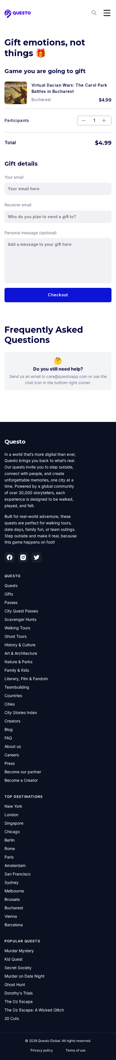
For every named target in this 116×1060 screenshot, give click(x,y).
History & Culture (20, 644)
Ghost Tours (15, 636)
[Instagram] (23, 557)
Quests (11, 585)
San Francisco (17, 873)
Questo (15, 441)
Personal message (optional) (31, 232)
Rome (10, 848)
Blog (9, 729)
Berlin (10, 840)
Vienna (11, 916)
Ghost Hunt (15, 984)
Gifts (9, 594)
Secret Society (18, 967)
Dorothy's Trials (19, 993)
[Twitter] (37, 557)
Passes (11, 602)
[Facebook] (10, 557)
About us (13, 746)
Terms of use (76, 1050)
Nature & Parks (18, 661)
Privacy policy (41, 1050)
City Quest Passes (21, 610)
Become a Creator (21, 780)
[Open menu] (106, 12)
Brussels (12, 899)
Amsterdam (15, 865)
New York (13, 806)
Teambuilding (17, 687)
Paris (9, 857)
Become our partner (23, 771)
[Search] (94, 13)
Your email (14, 177)
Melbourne (14, 890)
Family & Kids (17, 670)
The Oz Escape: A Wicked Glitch (34, 1010)
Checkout (58, 294)
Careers (12, 754)
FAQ (8, 737)
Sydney (12, 882)
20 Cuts (12, 1018)
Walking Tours (17, 627)
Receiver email (18, 204)
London (11, 814)
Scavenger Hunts (20, 619)
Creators (12, 721)
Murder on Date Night (24, 976)
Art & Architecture (21, 653)
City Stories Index (21, 712)
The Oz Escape (19, 1001)
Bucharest (14, 907)
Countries (13, 695)
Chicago (12, 831)
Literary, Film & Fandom (26, 678)
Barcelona (14, 924)
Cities (10, 704)
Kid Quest (14, 959)
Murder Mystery (19, 950)
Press (10, 763)
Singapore (14, 823)
